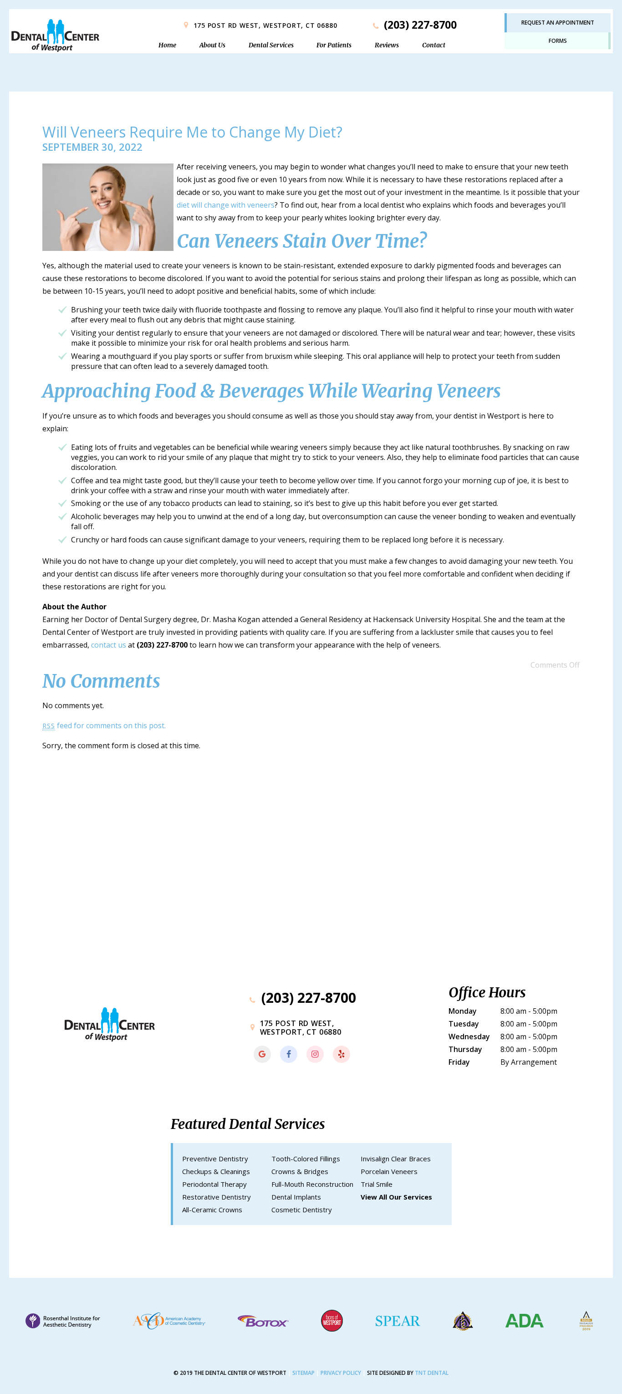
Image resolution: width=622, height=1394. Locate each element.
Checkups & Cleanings (216, 1171)
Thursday (465, 1049)
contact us (108, 645)
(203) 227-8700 (419, 25)
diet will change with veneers (226, 205)
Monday (463, 1011)
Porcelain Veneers (389, 1171)
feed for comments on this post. (104, 725)
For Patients (334, 45)
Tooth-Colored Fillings (305, 1158)
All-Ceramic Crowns (212, 1209)
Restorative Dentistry (216, 1196)
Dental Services (271, 45)
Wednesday (469, 1036)
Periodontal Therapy (214, 1184)
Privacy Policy (341, 1373)
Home (167, 45)
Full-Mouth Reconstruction (312, 1184)
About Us (212, 45)
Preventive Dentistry (215, 1158)
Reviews (387, 45)
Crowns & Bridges (299, 1171)
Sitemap (303, 1373)
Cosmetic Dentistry (301, 1209)
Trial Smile (377, 1184)
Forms (558, 41)
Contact (433, 45)
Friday (459, 1062)
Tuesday (464, 1024)
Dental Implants (296, 1196)
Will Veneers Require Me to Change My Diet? (192, 132)
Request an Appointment (557, 22)
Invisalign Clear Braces (396, 1158)
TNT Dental (432, 1373)
